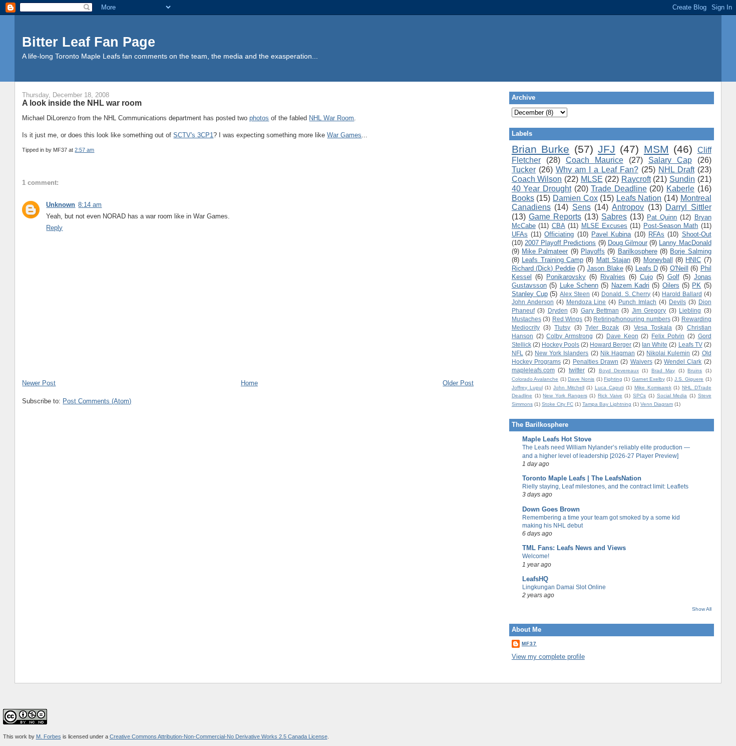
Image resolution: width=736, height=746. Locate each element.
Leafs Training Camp (552, 260)
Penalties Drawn (595, 361)
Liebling (690, 310)
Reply (54, 227)
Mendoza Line (586, 302)
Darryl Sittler (688, 207)
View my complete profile (548, 656)
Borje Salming (690, 251)
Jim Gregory (649, 310)
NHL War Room (331, 118)
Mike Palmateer (545, 251)
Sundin (682, 179)
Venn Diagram (656, 404)
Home (249, 383)
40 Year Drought (541, 188)
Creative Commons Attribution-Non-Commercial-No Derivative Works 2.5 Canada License (218, 736)
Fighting (613, 379)
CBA (558, 225)
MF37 (529, 643)
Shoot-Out (696, 234)
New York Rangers (565, 395)
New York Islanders (561, 353)
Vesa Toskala (653, 327)
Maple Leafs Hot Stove (556, 439)
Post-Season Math (670, 225)
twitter (577, 370)
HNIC (693, 260)
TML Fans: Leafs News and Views (574, 548)
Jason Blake (605, 268)
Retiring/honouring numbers (631, 319)
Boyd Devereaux (619, 370)
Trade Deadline (619, 188)
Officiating (559, 234)
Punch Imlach (637, 302)
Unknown (60, 204)
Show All (701, 609)
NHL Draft (676, 169)
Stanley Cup (530, 294)
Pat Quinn (662, 217)
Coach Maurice (594, 160)
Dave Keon (622, 336)
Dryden (558, 310)
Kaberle (680, 188)
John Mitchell (568, 387)
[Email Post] (96, 150)
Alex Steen (575, 294)
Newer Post (39, 383)
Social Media (672, 395)
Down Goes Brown (551, 509)
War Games (344, 135)
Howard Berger (610, 344)
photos (259, 118)
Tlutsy (562, 327)
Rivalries (612, 277)
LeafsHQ (535, 579)
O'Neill (679, 268)
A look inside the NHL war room (82, 102)
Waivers (641, 361)
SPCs (639, 395)
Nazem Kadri (630, 285)
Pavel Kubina (611, 234)
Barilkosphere (637, 251)
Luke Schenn (579, 285)
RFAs (656, 234)
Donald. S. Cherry (626, 294)
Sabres (614, 216)
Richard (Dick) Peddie (543, 268)
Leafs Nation (639, 198)
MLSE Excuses (604, 225)
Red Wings (567, 319)
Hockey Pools (560, 344)
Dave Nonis (581, 379)
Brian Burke (540, 149)
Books (523, 198)
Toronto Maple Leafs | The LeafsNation (581, 478)
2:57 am (84, 150)
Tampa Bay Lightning (606, 404)
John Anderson (533, 302)
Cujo (646, 277)
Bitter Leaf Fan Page (88, 42)
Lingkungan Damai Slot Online (564, 587)
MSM (656, 149)
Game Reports (555, 216)
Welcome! (535, 556)
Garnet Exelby (648, 379)
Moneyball (658, 260)
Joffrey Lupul (527, 387)
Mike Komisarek (652, 387)
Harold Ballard (682, 294)
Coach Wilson (537, 179)
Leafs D (646, 268)
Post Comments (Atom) (97, 401)
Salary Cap (670, 160)
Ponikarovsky (566, 277)
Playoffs (593, 251)
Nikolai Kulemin (668, 353)
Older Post (458, 383)
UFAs (520, 234)
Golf (673, 277)
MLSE (592, 179)
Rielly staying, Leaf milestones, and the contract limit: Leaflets (605, 486)
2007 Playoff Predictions (560, 242)
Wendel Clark (682, 361)
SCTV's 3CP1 (193, 135)
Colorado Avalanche (535, 379)
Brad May (663, 370)
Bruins (694, 370)
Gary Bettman (600, 310)
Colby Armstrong (569, 336)
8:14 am (90, 204)
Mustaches (526, 319)
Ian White (654, 344)
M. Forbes (48, 736)
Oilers (670, 285)
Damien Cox (575, 198)
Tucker (524, 169)
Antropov (628, 207)
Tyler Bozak (602, 327)
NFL (517, 353)
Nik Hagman (617, 353)
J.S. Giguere (688, 379)
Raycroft (636, 179)
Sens (581, 207)
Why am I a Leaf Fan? (597, 169)
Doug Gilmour (627, 242)
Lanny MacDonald (685, 242)
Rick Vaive (610, 395)
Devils (677, 302)
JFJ (606, 149)
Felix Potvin (667, 336)
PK (696, 285)
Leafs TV (690, 344)
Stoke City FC (557, 404)
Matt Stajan (613, 260)
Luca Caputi (609, 387)
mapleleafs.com (533, 370)
